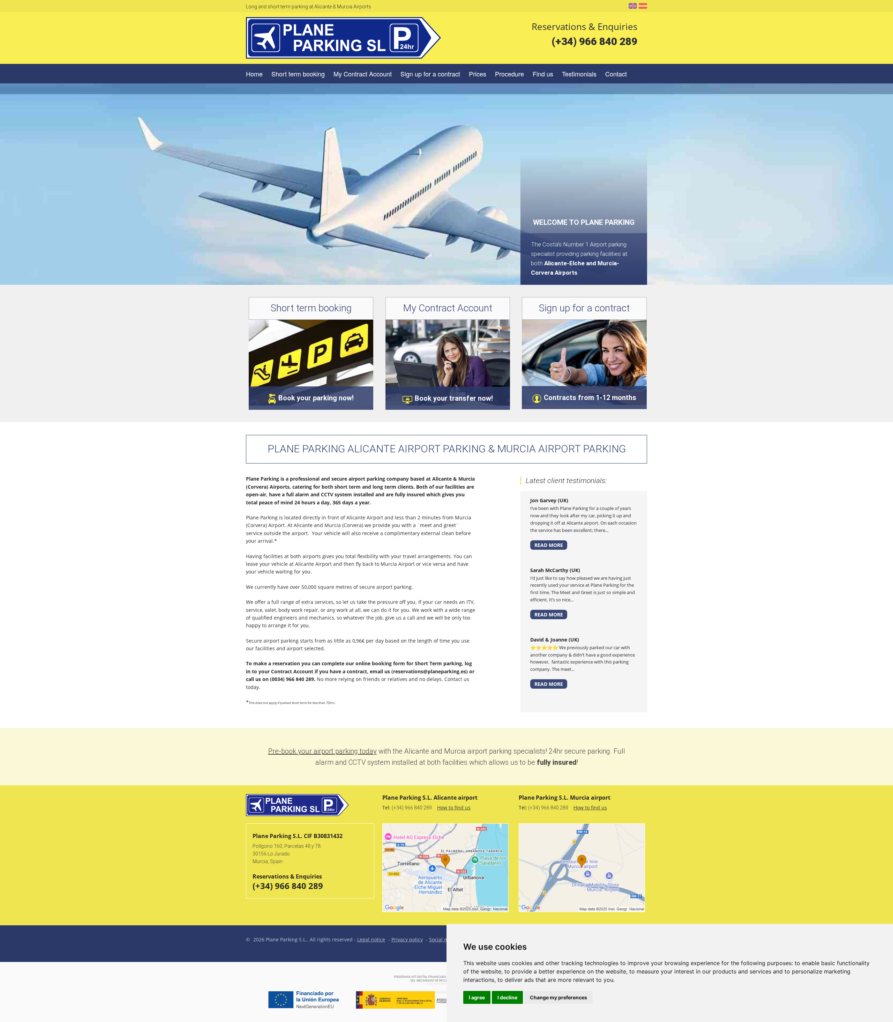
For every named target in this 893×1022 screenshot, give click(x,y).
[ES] (643, 6)
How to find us (454, 807)
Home (254, 73)
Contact (616, 73)
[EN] (633, 6)
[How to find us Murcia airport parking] (583, 867)
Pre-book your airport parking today (322, 751)
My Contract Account (362, 73)
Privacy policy (407, 939)
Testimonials (579, 73)
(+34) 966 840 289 (594, 41)
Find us (543, 73)
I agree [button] (477, 997)
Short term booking (298, 73)
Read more (548, 545)
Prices (477, 73)
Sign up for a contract (430, 73)
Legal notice (371, 939)
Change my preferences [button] (558, 997)
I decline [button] (507, 997)
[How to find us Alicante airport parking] (446, 867)
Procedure (509, 73)
